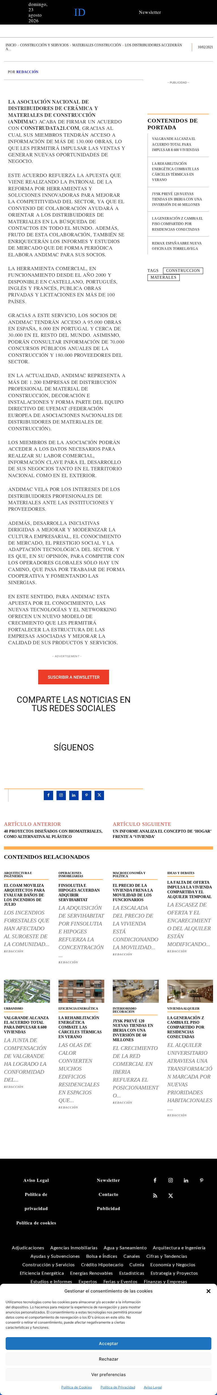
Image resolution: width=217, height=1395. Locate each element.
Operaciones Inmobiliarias (70, 874)
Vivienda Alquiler (183, 1008)
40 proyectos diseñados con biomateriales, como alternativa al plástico (53, 834)
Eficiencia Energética (78, 1008)
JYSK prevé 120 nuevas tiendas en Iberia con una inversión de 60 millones (177, 199)
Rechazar (108, 1359)
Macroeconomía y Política (129, 874)
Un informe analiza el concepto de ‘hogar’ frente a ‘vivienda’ (162, 834)
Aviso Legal (153, 1387)
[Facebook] (54, 726)
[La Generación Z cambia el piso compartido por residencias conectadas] (190, 991)
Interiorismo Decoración (124, 1010)
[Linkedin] (74, 795)
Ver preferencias (108, 1374)
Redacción (27, 72)
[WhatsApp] (93, 726)
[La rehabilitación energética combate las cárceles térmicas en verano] (81, 991)
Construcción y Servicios (44, 45)
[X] (67, 726)
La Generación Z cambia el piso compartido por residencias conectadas (177, 224)
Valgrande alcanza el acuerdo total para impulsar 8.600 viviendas (175, 144)
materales (164, 277)
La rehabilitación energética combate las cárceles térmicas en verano (80, 1027)
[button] (208, 1291)
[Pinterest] (80, 726)
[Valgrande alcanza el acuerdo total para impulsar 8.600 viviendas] (27, 991)
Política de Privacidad (118, 1387)
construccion (183, 270)
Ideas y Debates (180, 873)
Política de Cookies (76, 1387)
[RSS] (155, 1196)
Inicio (11, 45)
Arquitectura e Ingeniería (18, 874)
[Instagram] (61, 795)
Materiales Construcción (96, 45)
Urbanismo (13, 1008)
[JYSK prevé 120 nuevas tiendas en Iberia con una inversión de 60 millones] (136, 991)
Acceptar (108, 1343)
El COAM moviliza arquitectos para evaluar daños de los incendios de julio (24, 895)
